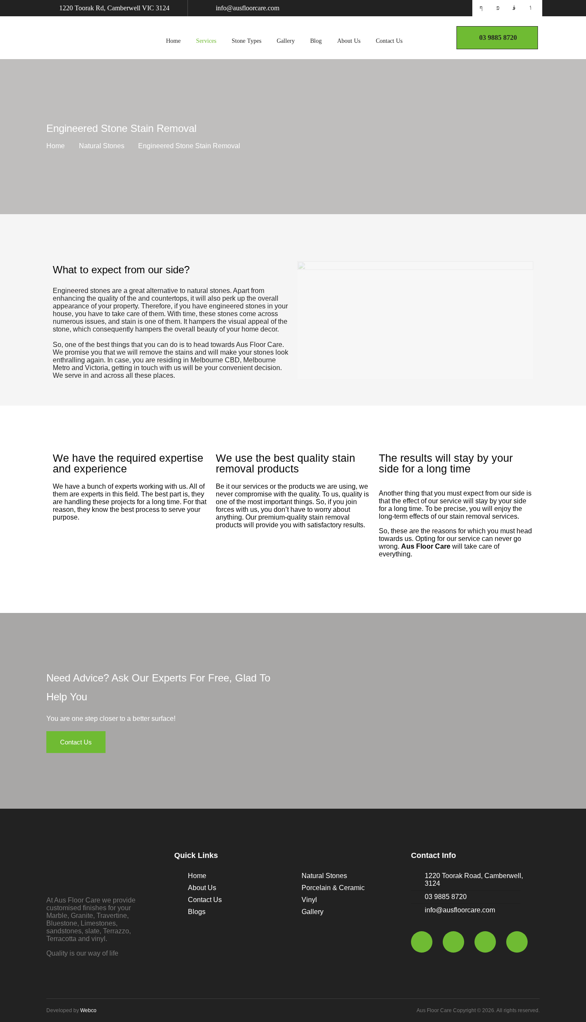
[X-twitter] (453, 942)
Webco (88, 1010)
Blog (316, 41)
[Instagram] (485, 942)
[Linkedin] (517, 942)
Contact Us (389, 41)
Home (173, 41)
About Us (348, 41)
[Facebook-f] (421, 942)
